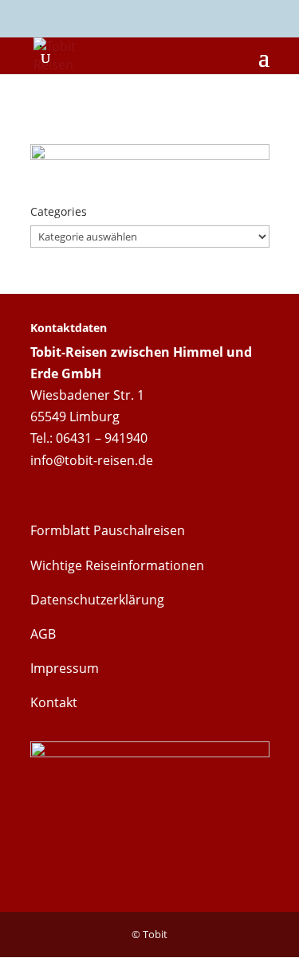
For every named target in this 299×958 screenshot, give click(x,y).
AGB (43, 634)
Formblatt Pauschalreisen (107, 530)
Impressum (64, 668)
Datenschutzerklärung (97, 599)
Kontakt (53, 702)
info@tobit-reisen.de (91, 460)
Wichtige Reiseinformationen (117, 565)
